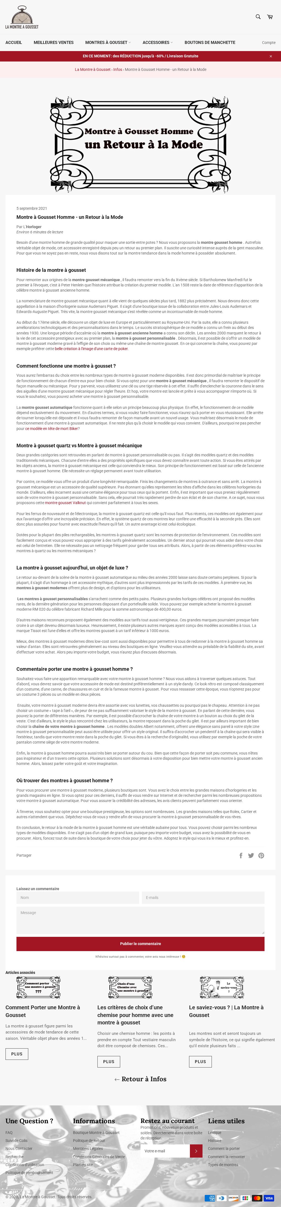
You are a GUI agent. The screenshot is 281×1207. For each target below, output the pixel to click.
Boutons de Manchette (210, 42)
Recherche (14, 1157)
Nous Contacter (18, 1148)
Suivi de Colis (16, 1140)
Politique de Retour (89, 1140)
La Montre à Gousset (93, 69)
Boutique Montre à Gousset (96, 1132)
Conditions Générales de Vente (99, 1157)
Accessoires (156, 42)
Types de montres (223, 1165)
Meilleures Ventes (54, 42)
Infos (117, 69)
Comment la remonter (226, 1157)
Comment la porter (224, 1148)
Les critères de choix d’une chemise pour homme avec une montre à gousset (135, 1015)
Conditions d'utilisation (24, 1165)
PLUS (17, 1054)
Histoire (214, 1140)
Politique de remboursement (29, 1172)
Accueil (13, 42)
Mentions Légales (88, 1148)
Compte (269, 42)
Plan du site (83, 1165)
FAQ (9, 1132)
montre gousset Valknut (65, 503)
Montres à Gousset (106, 42)
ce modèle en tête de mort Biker (51, 428)
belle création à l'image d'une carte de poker (91, 349)
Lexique (214, 1132)
